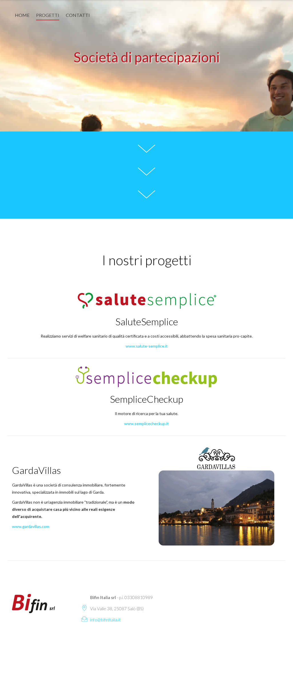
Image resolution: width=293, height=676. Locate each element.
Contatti (78, 15)
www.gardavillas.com (30, 526)
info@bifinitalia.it (105, 619)
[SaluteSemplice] (146, 299)
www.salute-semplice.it (147, 346)
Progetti (47, 15)
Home (22, 15)
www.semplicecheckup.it (146, 423)
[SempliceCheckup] (146, 376)
